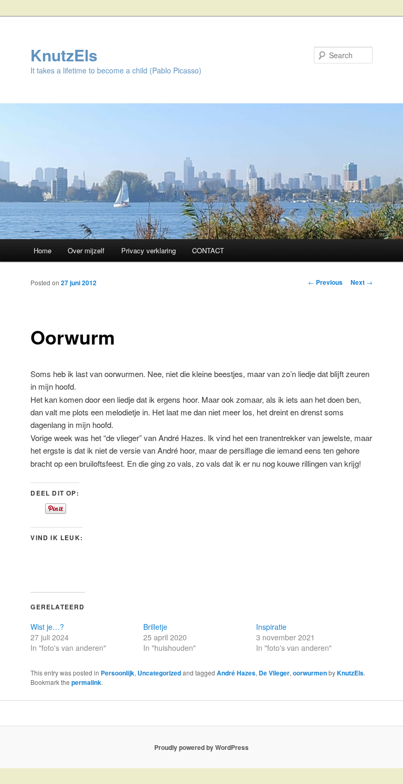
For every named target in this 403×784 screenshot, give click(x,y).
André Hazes (236, 673)
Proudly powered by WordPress (201, 747)
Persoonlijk (117, 673)
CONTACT (208, 250)
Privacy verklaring (148, 250)
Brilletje (155, 626)
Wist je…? (47, 626)
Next (362, 282)
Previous (325, 282)
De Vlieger (274, 673)
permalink (86, 682)
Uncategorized (159, 673)
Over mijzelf (86, 250)
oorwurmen (310, 673)
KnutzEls (64, 55)
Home (42, 250)
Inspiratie (271, 626)
